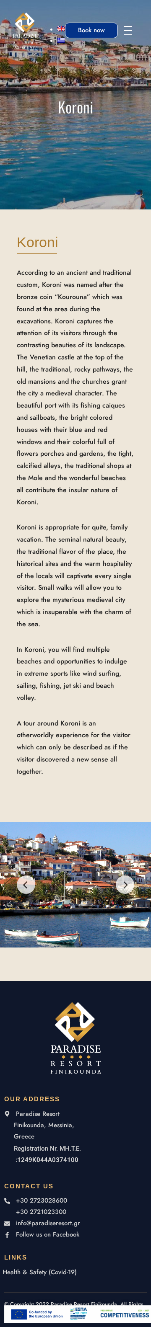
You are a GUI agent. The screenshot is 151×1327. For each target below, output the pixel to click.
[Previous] (26, 884)
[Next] (125, 884)
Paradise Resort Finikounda (84, 1304)
